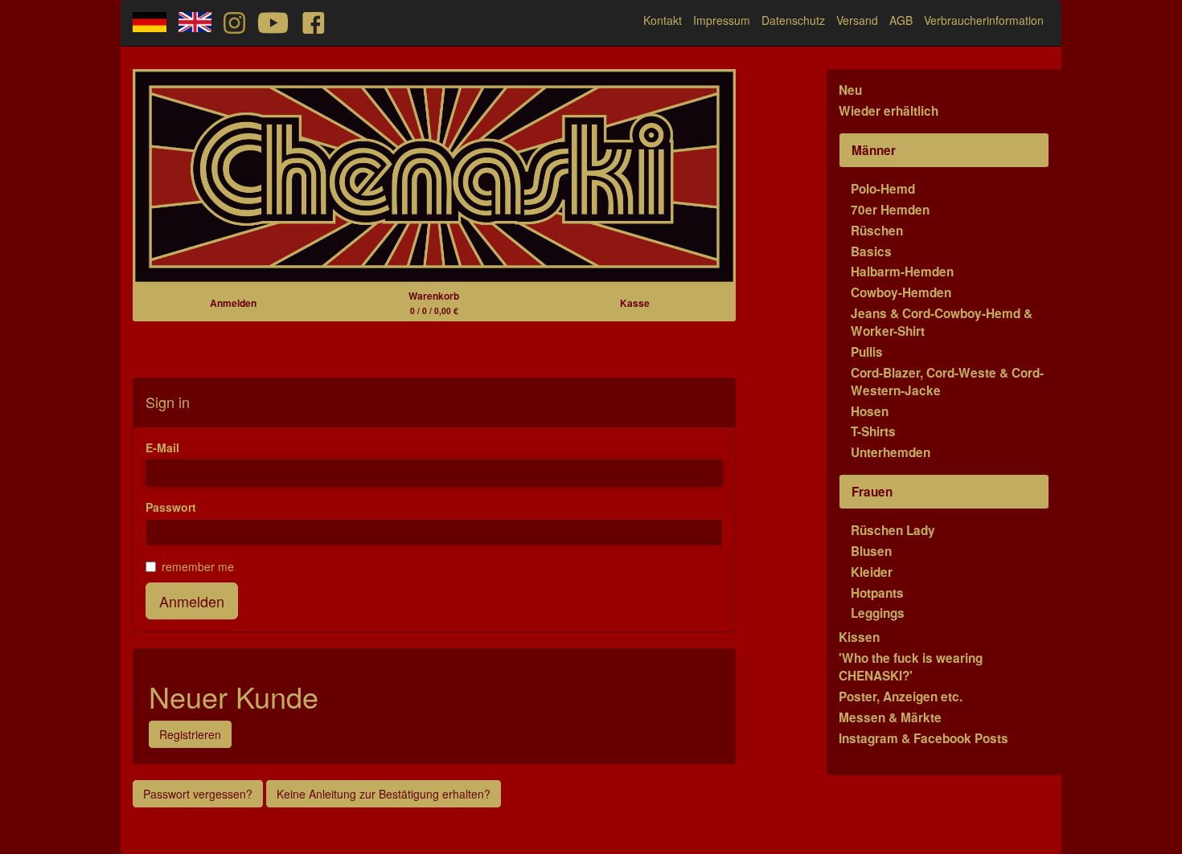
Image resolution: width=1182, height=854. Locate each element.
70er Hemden (890, 210)
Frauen (872, 492)
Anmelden (233, 303)
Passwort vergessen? (197, 794)
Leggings (878, 613)
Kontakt (662, 20)
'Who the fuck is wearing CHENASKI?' (911, 666)
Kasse (635, 303)
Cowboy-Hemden (901, 292)
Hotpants (877, 593)
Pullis (867, 352)
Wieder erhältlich (888, 111)
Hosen (870, 411)
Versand (857, 20)
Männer (874, 150)
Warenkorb (433, 302)
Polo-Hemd (883, 189)
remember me (198, 566)
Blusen (871, 551)
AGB (901, 20)
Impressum (721, 20)
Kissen (859, 637)
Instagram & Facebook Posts (923, 738)
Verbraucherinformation (984, 20)
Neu (850, 90)
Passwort (171, 507)
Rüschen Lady (893, 530)
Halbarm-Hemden (902, 271)
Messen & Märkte (890, 717)
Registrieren (190, 734)
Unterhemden (890, 452)
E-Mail (162, 447)
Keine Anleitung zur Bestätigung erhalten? (383, 794)
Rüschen (877, 230)
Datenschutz (793, 20)
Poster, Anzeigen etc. (900, 696)
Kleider (872, 572)
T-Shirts (873, 431)
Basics (871, 251)
